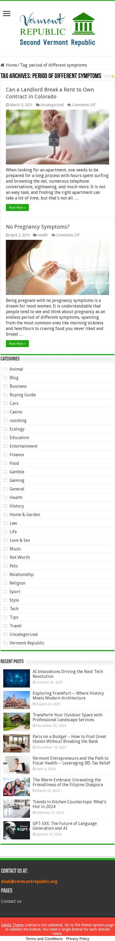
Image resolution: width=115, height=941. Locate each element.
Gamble (17, 471)
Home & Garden (25, 514)
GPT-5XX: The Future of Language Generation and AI (65, 826)
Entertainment (23, 446)
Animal (16, 369)
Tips (14, 617)
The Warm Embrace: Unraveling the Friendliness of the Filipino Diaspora (68, 782)
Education (19, 437)
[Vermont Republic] (57, 27)
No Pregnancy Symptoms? (38, 227)
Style (14, 600)
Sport (15, 591)
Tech (14, 608)
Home (11, 65)
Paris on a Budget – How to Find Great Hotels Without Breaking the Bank (69, 739)
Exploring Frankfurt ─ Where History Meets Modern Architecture (68, 696)
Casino (16, 411)
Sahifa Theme (12, 925)
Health (42, 235)
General (17, 488)
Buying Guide (23, 394)
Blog (14, 377)
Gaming (17, 480)
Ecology (17, 429)
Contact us (11, 901)
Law (13, 523)
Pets (14, 566)
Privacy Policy (77, 938)
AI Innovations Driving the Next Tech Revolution (68, 674)
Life (13, 531)
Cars (14, 403)
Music (15, 548)
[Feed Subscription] (113, 76)
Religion (17, 583)
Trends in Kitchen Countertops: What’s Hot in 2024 (69, 804)
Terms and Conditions (44, 938)
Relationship (22, 574)
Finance (17, 454)
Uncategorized (52, 105)
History (17, 506)
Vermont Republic (27, 643)
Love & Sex (20, 540)
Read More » (17, 207)
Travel (16, 625)
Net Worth (20, 557)
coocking (18, 420)
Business (18, 386)
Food (14, 463)
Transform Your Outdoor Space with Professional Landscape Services (67, 717)
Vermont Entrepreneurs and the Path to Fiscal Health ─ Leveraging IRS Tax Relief (71, 761)
